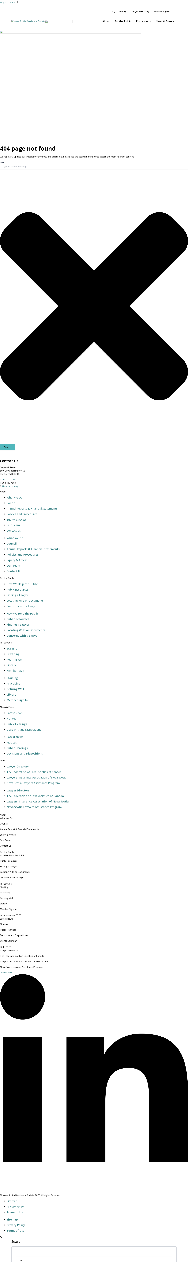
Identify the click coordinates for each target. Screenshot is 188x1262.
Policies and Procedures (22, 514)
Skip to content (8, 2)
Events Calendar (8, 940)
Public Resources (17, 589)
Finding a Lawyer (17, 595)
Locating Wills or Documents (25, 600)
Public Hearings (17, 724)
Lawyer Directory (18, 766)
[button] (113, 12)
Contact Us (14, 530)
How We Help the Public (22, 584)
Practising (13, 654)
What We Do (14, 497)
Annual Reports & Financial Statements (32, 508)
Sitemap (12, 1201)
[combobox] (94, 166)
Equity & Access (17, 519)
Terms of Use (15, 1212)
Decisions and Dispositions (24, 729)
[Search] (20, 1259)
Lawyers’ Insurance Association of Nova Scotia (36, 777)
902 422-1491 (9, 479)
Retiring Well (15, 659)
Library (11, 665)
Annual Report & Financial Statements (19, 829)
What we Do (6, 818)
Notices (11, 718)
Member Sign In (17, 670)
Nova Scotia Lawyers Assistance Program (33, 783)
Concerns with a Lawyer (22, 606)
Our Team (13, 525)
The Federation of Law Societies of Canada (34, 772)
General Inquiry (10, 486)
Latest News (15, 713)
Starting (12, 648)
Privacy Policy (15, 1206)
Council (11, 503)
